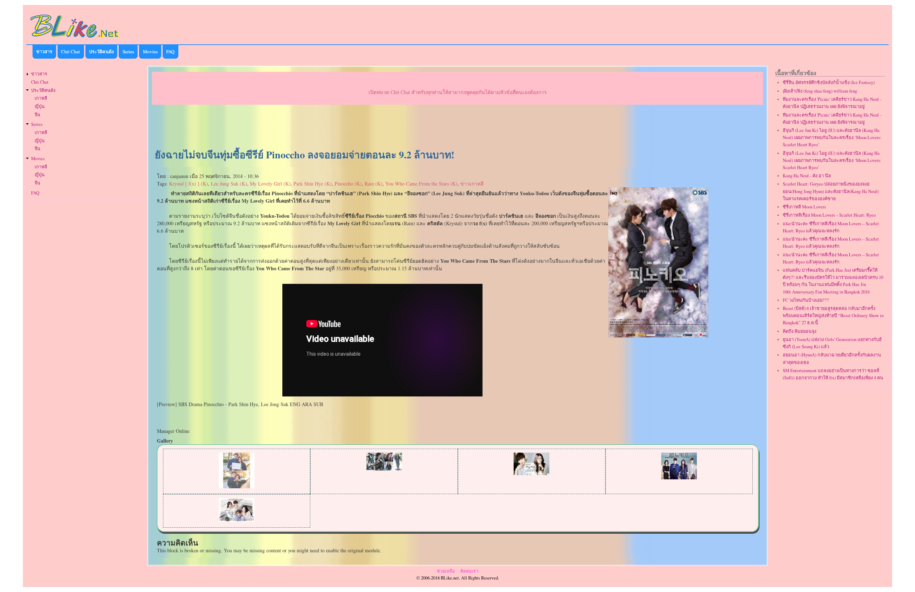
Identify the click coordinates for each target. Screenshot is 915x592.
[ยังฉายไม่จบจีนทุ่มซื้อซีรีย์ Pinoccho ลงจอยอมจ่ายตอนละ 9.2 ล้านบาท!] (658, 335)
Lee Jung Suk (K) (229, 183)
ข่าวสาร (44, 51)
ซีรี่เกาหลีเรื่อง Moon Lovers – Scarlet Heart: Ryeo (829, 215)
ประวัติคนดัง (101, 51)
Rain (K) (373, 183)
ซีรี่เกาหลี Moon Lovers (804, 207)
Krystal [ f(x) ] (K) (188, 183)
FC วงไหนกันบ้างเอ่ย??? (806, 300)
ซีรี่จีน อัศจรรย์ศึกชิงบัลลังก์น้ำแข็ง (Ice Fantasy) (829, 82)
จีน (37, 115)
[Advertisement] (457, 127)
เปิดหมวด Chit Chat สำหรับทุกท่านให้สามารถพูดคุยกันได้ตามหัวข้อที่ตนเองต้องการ (458, 92)
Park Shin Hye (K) (312, 183)
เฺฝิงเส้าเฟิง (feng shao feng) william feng (820, 91)
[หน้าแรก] (74, 38)
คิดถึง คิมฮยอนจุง (799, 331)
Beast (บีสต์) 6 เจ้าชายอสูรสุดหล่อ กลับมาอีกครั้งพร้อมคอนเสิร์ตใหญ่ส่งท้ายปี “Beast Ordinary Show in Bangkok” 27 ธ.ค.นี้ (833, 315)
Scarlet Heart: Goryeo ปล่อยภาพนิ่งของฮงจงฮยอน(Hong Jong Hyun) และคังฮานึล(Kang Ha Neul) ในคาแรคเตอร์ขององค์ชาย (831, 191)
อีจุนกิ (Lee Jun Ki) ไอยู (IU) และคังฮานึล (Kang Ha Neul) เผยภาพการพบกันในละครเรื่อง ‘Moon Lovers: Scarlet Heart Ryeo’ (832, 137)
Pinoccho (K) (348, 183)
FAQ (170, 51)
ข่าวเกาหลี (472, 183)
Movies (150, 51)
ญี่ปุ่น (40, 106)
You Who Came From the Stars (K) (421, 183)
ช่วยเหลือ (446, 571)
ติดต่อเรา (469, 571)
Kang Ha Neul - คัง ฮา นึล (807, 176)
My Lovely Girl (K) (270, 183)
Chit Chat (70, 51)
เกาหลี (41, 98)
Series (128, 51)
